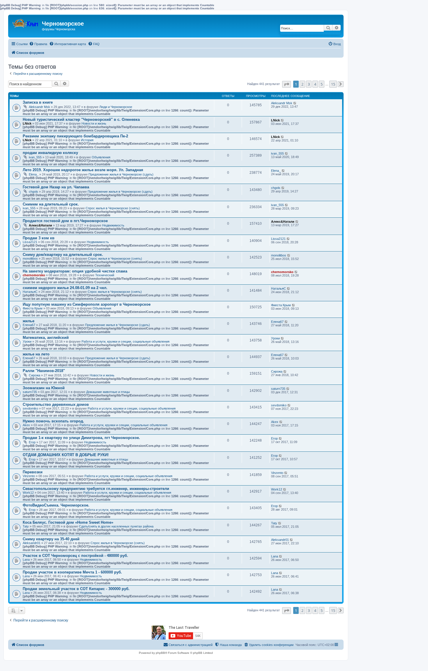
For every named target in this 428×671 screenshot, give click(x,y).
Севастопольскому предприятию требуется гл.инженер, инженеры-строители (96, 488)
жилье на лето (36, 354)
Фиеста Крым (33, 308)
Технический (104, 275)
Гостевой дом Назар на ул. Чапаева (56, 187)
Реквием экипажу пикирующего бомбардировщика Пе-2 (75, 136)
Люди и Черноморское (115, 107)
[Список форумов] (26, 22)
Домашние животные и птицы (108, 392)
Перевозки (33, 472)
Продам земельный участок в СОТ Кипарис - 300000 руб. (76, 589)
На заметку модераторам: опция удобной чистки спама (75, 271)
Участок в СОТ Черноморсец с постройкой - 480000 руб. (75, 555)
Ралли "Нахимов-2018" (44, 371)
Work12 (28, 492)
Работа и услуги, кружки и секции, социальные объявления (125, 341)
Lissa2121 (30, 242)
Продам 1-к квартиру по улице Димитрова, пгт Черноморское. (81, 437)
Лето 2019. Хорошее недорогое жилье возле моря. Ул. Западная (83, 170)
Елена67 (29, 325)
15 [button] (333, 84)
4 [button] (315, 84)
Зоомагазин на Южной (44, 388)
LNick (27, 123)
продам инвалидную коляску (50, 153)
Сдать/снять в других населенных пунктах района (116, 526)
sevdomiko (30, 408)
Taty (26, 526)
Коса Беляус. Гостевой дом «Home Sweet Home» (68, 522)
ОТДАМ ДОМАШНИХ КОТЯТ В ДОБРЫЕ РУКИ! (66, 455)
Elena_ (33, 174)
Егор (32, 442)
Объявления (101, 157)
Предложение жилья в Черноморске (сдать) (121, 174)
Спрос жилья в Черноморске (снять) (113, 208)
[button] (286, 84)
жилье (28, 321)
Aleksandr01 (31, 543)
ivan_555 (35, 157)
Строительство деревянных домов (56, 404)
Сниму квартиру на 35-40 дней (51, 539)
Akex (26, 425)
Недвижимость (113, 225)
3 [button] (309, 84)
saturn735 (30, 392)
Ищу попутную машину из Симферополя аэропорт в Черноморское (87, 304)
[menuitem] (38, 43)
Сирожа (34, 375)
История (87, 140)
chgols (33, 191)
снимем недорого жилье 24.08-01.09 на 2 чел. (65, 288)
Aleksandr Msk (39, 107)
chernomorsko (34, 275)
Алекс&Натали (40, 225)
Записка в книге (38, 102)
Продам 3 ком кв (38, 238)
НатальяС (30, 291)
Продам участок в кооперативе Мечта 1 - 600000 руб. (72, 572)
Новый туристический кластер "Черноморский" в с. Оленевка (81, 119)
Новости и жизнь (94, 123)
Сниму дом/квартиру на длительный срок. (63, 254)
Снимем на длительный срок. (51, 204)
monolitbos (30, 258)
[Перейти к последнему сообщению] (295, 103)
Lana (26, 559)
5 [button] (322, 84)
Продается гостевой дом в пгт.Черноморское (65, 221)
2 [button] (302, 84)
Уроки (27, 341)
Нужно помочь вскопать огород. (53, 421)
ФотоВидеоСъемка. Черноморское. (56, 505)
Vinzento (29, 476)
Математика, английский (46, 337)
